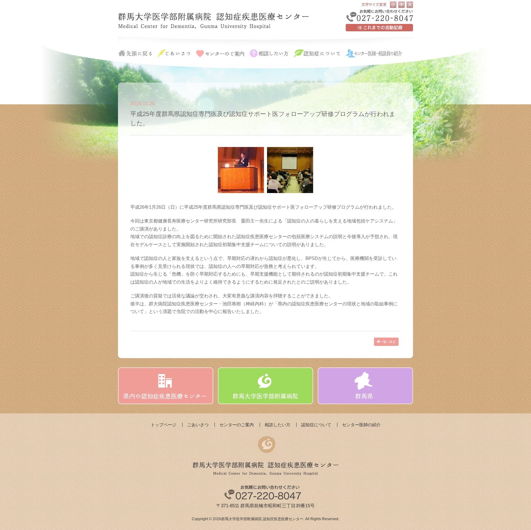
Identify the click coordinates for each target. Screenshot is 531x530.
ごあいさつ (198, 424)
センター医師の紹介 (361, 424)
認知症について (316, 424)
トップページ (163, 424)
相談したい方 (277, 424)
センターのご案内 (236, 424)
